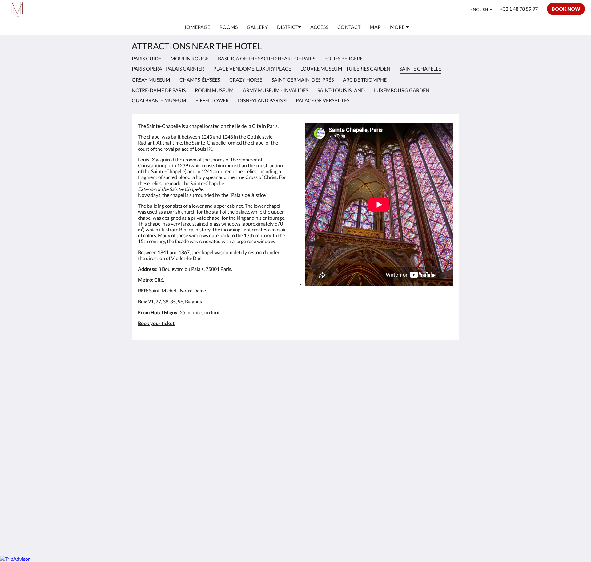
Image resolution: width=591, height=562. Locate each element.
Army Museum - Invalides (275, 90)
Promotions (257, 372)
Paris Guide (146, 58)
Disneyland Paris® (262, 100)
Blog (250, 461)
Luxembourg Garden (401, 90)
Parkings (254, 446)
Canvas (445, 530)
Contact (253, 393)
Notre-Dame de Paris (159, 90)
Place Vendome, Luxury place (252, 68)
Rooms (252, 378)
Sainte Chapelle (315, 488)
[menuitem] (196, 27)
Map (250, 456)
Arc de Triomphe (365, 80)
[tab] (268, 357)
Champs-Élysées (199, 80)
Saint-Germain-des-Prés (302, 80)
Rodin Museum (214, 90)
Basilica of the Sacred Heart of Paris (266, 58)
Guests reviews (261, 404)
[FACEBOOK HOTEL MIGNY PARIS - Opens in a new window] (413, 370)
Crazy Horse (245, 80)
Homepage (256, 367)
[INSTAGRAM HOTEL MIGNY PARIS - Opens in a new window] (430, 370)
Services (253, 414)
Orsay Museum (151, 80)
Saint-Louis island (341, 90)
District (253, 388)
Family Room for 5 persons (264, 469)
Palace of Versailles (322, 100)
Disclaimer (256, 435)
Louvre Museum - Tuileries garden (345, 68)
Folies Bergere (343, 58)
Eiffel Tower (212, 100)
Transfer (254, 425)
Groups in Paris (261, 451)
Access (252, 398)
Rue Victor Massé (263, 419)
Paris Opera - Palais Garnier (168, 68)
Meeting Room (260, 430)
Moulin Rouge (190, 58)
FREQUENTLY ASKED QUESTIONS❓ (268, 479)
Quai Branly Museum (159, 100)
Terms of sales (259, 440)
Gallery (252, 383)
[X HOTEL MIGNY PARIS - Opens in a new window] (447, 370)
